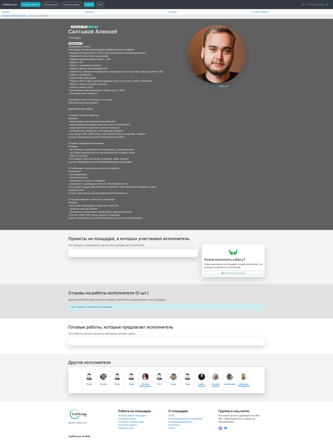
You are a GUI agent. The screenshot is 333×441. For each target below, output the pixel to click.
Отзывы (173, 12)
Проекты (90, 12)
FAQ (100, 4)
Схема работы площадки (133, 415)
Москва (225, 86)
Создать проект (30, 4)
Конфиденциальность (181, 421)
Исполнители (51, 4)
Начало (6, 12)
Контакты (175, 425)
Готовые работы (71, 4)
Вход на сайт (127, 428)
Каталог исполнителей (131, 421)
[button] (328, 4)
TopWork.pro (10, 4)
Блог (172, 428)
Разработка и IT (75, 43)
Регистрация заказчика (234, 273)
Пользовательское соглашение (186, 418)
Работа (89, 4)
